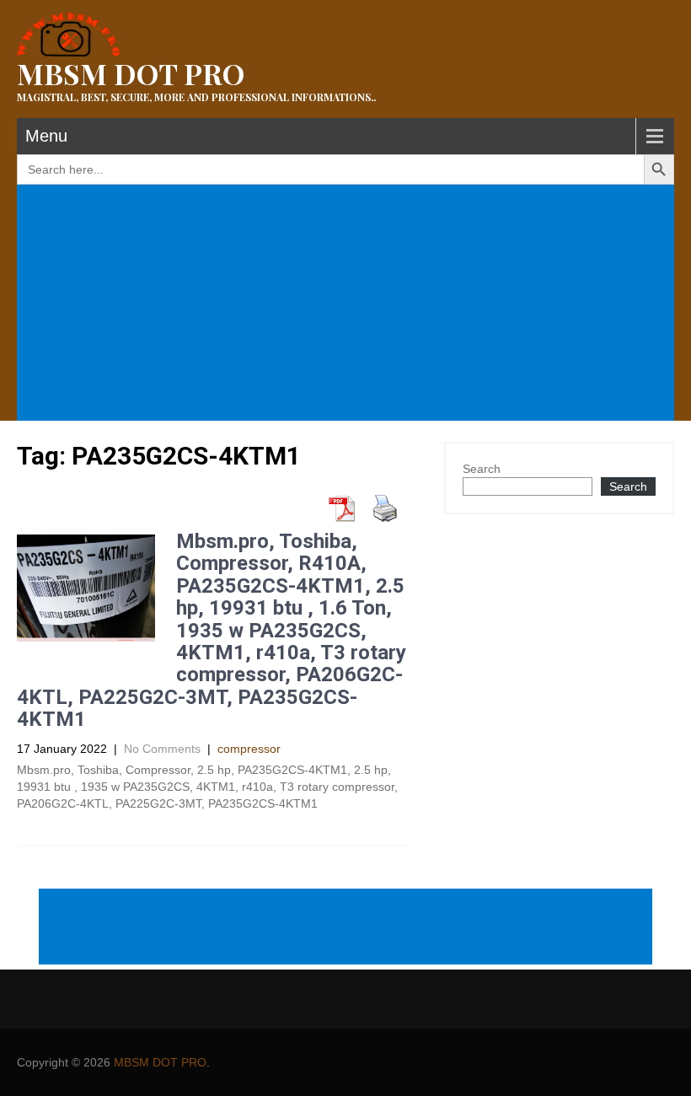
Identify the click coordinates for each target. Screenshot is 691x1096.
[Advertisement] (349, 304)
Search (482, 468)
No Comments (162, 748)
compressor (249, 748)
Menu (46, 135)
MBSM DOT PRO (160, 1062)
